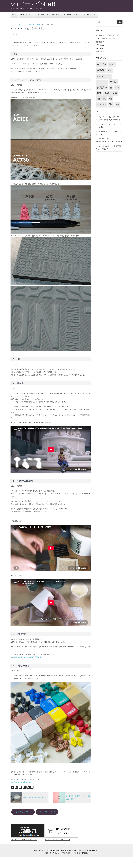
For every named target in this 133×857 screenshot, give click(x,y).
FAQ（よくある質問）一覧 (23, 812)
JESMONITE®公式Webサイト (107, 35)
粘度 (110, 99)
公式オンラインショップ (105, 38)
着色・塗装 (110, 93)
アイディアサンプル (41, 14)
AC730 (101, 70)
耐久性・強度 (101, 104)
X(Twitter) (99, 45)
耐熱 (117, 104)
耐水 (111, 104)
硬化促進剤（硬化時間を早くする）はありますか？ (78, 797)
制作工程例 (55, 14)
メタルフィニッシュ (102, 82)
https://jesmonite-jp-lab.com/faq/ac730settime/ (27, 657)
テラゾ (110, 70)
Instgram (99, 42)
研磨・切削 (101, 99)
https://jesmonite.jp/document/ (21, 782)
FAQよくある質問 (26, 14)
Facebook (99, 48)
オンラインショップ (90, 14)
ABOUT (14, 14)
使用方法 (102, 87)
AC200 (112, 64)
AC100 (101, 64)
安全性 (117, 88)
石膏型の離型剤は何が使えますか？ (35, 797)
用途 (99, 93)
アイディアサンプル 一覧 (47, 812)
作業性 (113, 81)
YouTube (99, 52)
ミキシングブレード (104, 76)
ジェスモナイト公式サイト (71, 14)
